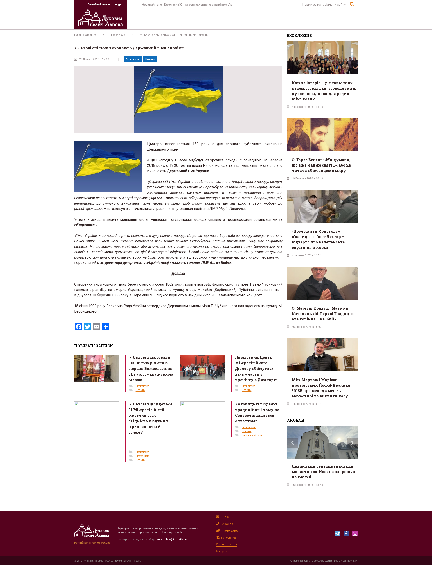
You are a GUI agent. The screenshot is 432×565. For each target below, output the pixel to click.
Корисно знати (209, 4)
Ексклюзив (171, 4)
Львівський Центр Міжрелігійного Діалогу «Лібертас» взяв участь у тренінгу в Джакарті (256, 368)
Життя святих (189, 4)
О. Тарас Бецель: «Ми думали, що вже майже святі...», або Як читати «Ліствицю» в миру (321, 165)
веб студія (340, 560)
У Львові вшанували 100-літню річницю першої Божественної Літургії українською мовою (151, 368)
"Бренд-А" (352, 560)
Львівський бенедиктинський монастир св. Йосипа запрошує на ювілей (323, 471)
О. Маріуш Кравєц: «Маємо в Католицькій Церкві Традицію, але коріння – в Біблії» (323, 313)
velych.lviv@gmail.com (172, 539)
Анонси (158, 4)
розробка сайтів (323, 560)
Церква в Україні (252, 435)
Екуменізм (142, 456)
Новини (147, 4)
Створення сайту (300, 560)
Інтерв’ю (226, 4)
